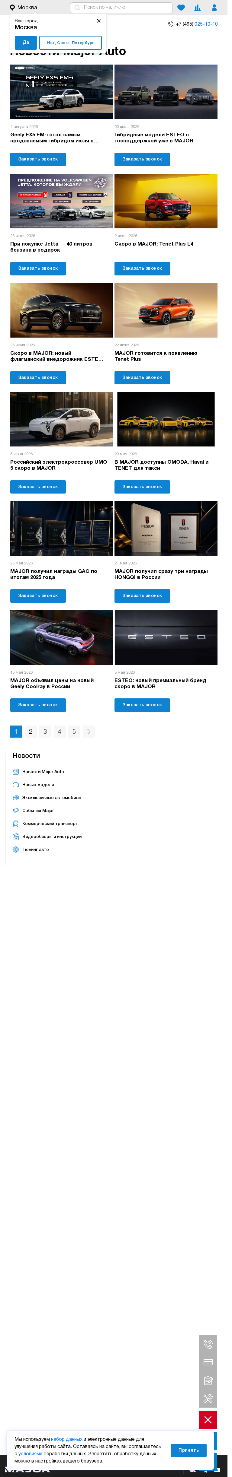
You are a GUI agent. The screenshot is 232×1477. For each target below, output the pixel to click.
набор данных (66, 1439)
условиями (30, 1454)
